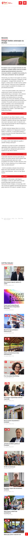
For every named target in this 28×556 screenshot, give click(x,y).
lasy (16, 218)
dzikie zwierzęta (7, 218)
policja (13, 218)
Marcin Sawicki (7, 219)
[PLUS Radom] (6, 3)
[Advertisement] (14, 21)
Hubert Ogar (20, 218)
